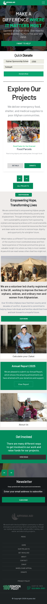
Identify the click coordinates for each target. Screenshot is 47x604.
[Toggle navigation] (43, 2)
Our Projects (24, 549)
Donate (32, 165)
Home (24, 545)
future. (37, 312)
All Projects (23, 186)
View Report (23, 384)
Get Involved (23, 553)
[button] (19, 178)
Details (15, 165)
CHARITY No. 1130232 (37, 586)
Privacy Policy (24, 581)
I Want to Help (23, 43)
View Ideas (24, 457)
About (23, 557)
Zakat (23, 564)
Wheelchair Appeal (24, 568)
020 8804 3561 (38, 588)
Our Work (24, 319)
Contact (23, 560)
